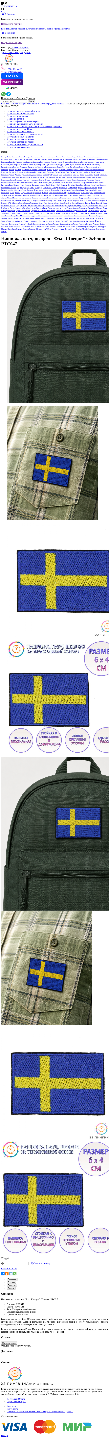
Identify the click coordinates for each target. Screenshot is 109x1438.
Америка (97, 157)
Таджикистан (52, 216)
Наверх (4, 1435)
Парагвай (99, 203)
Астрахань (82, 159)
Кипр (11, 185)
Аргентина (36, 159)
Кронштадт (63, 188)
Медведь (4, 195)
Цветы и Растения (92, 224)
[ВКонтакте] (3, 1273)
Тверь (16, 218)
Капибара (46, 183)
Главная (5, 28)
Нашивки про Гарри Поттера (21, 129)
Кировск (28, 185)
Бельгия (59, 162)
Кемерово (84, 183)
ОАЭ (9, 203)
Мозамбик (18, 195)
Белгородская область (48, 162)
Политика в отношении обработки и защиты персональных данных (40, 1411)
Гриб (67, 172)
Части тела (16, 227)
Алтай (91, 157)
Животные (89, 175)
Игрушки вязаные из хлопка (20, 136)
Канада (39, 183)
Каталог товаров (17, 28)
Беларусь (29, 162)
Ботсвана (4, 165)
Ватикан (83, 165)
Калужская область (8, 183)
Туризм (65, 218)
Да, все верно (8, 52)
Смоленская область (87, 213)
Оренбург (67, 203)
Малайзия (76, 193)
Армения (43, 159)
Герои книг (12, 172)
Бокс (72, 162)
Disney (3, 157)
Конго (78, 185)
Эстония (32, 229)
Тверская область (7, 218)
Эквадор (19, 229)
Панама (87, 203)
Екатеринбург (67, 175)
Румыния (39, 208)
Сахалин (52, 211)
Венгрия (16, 167)
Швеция (4, 229)
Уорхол (57, 221)
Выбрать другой (23, 52)
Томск (32, 218)
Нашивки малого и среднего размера (46, 103)
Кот (18, 188)
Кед (78, 183)
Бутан (72, 165)
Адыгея (58, 157)
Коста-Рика (95, 185)
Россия (6, 208)
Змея (17, 177)
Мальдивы (89, 193)
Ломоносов (5, 193)
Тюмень (4, 221)
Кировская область (38, 185)
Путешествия (93, 206)
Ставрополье (25, 216)
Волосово (4, 170)
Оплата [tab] (11, 1288)
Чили (78, 227)
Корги (82, 185)
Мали (83, 193)
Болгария (77, 162)
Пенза (105, 203)
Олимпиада (34, 203)
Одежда (27, 203)
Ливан (62, 190)
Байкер (105, 159)
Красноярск (47, 188)
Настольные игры (53, 198)
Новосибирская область (76, 200)
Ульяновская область (46, 221)
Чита (82, 227)
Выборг (49, 170)
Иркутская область (8, 180)
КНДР (58, 185)
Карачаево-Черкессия (58, 183)
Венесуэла (23, 167)
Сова (3, 216)
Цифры (102, 224)
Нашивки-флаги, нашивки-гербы (23, 121)
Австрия (52, 157)
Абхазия (37, 157)
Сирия (37, 213)
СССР (18, 216)
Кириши (16, 185)
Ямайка (78, 229)
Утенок (69, 221)
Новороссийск (52, 200)
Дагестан (82, 172)
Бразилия (11, 165)
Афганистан (91, 159)
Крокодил (55, 188)
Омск (45, 203)
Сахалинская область (63, 211)
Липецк (73, 190)
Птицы (85, 206)
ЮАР (45, 229)
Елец (74, 175)
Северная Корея (93, 211)
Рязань (64, 208)
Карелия (69, 183)
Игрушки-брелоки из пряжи (20, 142)
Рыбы (45, 208)
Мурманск (89, 195)
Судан (33, 216)
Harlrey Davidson (13, 157)
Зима (13, 177)
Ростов (12, 208)
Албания (80, 157)
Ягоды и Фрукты (58, 229)
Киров (22, 185)
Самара (75, 208)
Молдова (26, 195)
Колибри (64, 185)
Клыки (53, 185)
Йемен (53, 180)
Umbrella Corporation (26, 157)
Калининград (81, 180)
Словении (64, 213)
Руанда (33, 208)
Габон (67, 170)
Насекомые (43, 198)
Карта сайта (12, 1409)
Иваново (23, 177)
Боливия (84, 162)
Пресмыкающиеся (61, 206)
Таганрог (43, 216)
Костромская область (8, 188)
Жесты (82, 175)
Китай (48, 185)
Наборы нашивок (25, 198)
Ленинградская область (42, 190)
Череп (47, 227)
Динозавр (18, 175)
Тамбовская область (81, 216)
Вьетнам (62, 170)
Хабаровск (35, 224)
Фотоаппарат (13, 224)
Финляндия (90, 221)
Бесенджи (66, 162)
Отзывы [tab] (11, 1282)
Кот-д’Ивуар (24, 188)
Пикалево (23, 206)
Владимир (41, 167)
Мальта (96, 193)
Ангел (17, 159)
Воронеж (18, 170)
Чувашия (87, 227)
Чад (10, 227)
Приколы (71, 206)
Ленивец (30, 190)
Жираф (96, 175)
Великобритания (7, 167)
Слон (70, 213)
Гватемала (88, 170)
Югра (49, 229)
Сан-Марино (97, 208)
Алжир (86, 157)
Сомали (8, 216)
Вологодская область (93, 167)
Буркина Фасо (50, 165)
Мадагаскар (68, 193)
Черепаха (53, 227)
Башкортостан (21, 162)
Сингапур (31, 213)
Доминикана (26, 175)
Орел (62, 203)
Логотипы (99, 190)
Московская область (62, 195)
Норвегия (103, 200)
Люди (23, 193)
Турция (82, 218)
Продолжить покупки (11, 24)
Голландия (50, 172)
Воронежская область (29, 170)
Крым (70, 188)
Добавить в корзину (40, 1263)
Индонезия (68, 177)
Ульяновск (34, 221)
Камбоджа (19, 183)
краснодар (38, 188)
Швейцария (102, 227)
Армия (50, 159)
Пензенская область (8, 206)
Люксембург (29, 193)
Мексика (11, 195)
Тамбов (71, 216)
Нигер (69, 198)
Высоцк (55, 170)
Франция (21, 224)
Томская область (40, 218)
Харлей (70, 224)
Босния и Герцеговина (96, 162)
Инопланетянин (78, 177)
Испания (41, 180)
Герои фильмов (40, 172)
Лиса (78, 190)
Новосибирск (63, 200)
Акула (74, 157)
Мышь (9, 198)
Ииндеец (52, 177)
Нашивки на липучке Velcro (20, 113)
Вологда (82, 167)
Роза (105, 206)
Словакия (56, 213)
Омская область (53, 203)
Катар (75, 183)
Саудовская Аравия (38, 211)
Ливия (67, 190)
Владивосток (32, 167)
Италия (47, 180)
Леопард (54, 190)
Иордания (87, 177)
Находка (63, 198)
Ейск (60, 175)
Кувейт (74, 188)
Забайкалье (103, 175)
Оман (41, 203)
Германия (100, 170)
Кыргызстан (5, 190)
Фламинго (4, 224)
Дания (88, 172)
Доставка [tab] (12, 1285)
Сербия (18, 213)
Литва (82, 190)
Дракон (33, 175)
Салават (70, 208)
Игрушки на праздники (18, 147)
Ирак (94, 177)
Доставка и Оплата (16, 1399)
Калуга (97, 180)
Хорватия (82, 224)
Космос (87, 185)
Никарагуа (19, 200)
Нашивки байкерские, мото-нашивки (25, 124)
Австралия (45, 157)
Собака (105, 213)
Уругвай (64, 221)
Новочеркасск (91, 200)
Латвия (24, 190)
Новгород (26, 200)
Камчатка (33, 183)
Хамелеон (63, 224)
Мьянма (15, 198)
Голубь (57, 172)
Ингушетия (60, 177)
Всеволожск (41, 170)
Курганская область (90, 188)
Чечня (73, 227)
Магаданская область (56, 193)
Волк (72, 167)
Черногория (61, 227)
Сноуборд (98, 213)
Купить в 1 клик (9, 1268)
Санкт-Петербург (20, 47)
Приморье (78, 206)
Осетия (74, 203)
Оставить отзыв (9, 1343)
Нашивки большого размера (20, 131)
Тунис (60, 218)
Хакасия (56, 224)
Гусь (77, 172)
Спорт (13, 216)
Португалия (49, 206)
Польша (42, 206)
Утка (74, 221)
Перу (17, 206)
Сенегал (12, 213)
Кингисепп (5, 185)
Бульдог (42, 165)
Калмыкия (90, 180)
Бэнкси (77, 165)
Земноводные (6, 177)
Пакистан (80, 203)
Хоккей (75, 224)
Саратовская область (23, 211)
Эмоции (26, 229)
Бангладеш (5, 162)
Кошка (32, 188)
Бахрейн (12, 162)
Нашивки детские (15, 119)
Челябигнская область (28, 227)
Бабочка (99, 159)
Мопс (38, 195)
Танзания (92, 216)
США (38, 216)
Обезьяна (15, 203)
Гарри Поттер (79, 170)
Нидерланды (83, 198)
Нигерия (75, 198)
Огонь (21, 203)
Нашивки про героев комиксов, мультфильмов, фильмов (34, 126)
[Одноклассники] (7, 1273)
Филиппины (81, 221)
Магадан (45, 193)
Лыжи (12, 193)
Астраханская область (70, 159)
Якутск (73, 229)
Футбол (28, 224)
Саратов (12, 211)
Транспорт (50, 218)
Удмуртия (10, 221)
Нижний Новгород (7, 200)
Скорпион (49, 213)
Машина (102, 193)
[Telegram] (10, 1273)
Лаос (12, 190)
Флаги (98, 221)
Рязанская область (54, 208)
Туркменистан (74, 218)
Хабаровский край (46, 224)
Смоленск (75, 213)
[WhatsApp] (14, 1273)
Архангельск (57, 159)
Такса (66, 216)
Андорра (29, 159)
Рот (28, 208)
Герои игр (4, 172)
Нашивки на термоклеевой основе (23, 111)
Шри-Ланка (12, 229)
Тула (56, 218)
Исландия (34, 180)
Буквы (36, 165)
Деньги (11, 175)
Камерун (26, 183)
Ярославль (91, 229)
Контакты (65, 28)
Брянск (17, 165)
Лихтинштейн (90, 190)
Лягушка (38, 193)
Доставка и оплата (35, 28)
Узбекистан (19, 221)
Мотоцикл (74, 195)
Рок (2, 208)
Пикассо (30, 206)
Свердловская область (79, 211)
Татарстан (99, 216)
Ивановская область (33, 177)
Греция (62, 172)
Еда (49, 175)
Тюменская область (96, 218)
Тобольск (25, 218)
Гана (72, 170)
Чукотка (94, 227)
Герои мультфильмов (25, 172)
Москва (51, 195)
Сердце (24, 213)
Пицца (36, 206)
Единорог (54, 175)
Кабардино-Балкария (63, 180)
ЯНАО (84, 229)
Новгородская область (39, 200)
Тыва (87, 218)
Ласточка (17, 190)
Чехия (68, 227)
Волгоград (66, 167)
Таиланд (60, 216)
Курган (80, 188)
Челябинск (40, 227)
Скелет (42, 213)
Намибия (35, 198)
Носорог (4, 203)
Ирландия (18, 180)
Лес (58, 190)
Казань (74, 180)
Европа (39, 175)
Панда (93, 203)
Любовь (17, 193)
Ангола (22, 159)
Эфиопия (39, 229)
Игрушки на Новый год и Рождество (25, 144)
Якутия (67, 229)
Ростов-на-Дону (21, 208)
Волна (76, 167)
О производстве (52, 28)
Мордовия (44, 195)
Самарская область (86, 208)
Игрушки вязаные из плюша (20, 139)
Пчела (100, 206)
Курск (100, 188)
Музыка (81, 195)
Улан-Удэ (27, 221)
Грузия (72, 172)
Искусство (26, 180)
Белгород (36, 162)
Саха (47, 211)
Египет (45, 175)
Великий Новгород (93, 165)
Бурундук (59, 165)
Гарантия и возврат (16, 1401)
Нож (98, 200)
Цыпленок (5, 227)
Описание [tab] (12, 1279)
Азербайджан (67, 157)
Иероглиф (44, 177)
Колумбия (71, 185)
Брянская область (27, 165)
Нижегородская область (96, 198)
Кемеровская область (95, 183)
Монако (32, 195)
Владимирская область (53, 167)
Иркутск (99, 177)
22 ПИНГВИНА (9, 6)
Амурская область (7, 159)
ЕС (78, 175)
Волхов (11, 170)
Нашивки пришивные (17, 116)
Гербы (94, 170)
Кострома (102, 185)
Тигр (20, 218)
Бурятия (67, 165)
